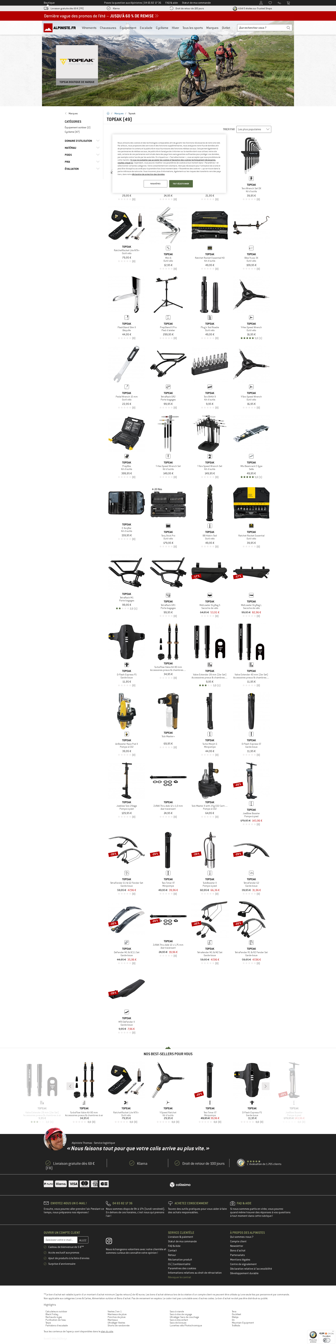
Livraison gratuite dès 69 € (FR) (67, 8)
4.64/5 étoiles (255, 8)
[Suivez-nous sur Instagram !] (111, 1242)
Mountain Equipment (243, 1322)
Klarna (116, 8)
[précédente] (70, 1086)
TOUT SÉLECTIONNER (181, 184)
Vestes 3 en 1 (115, 1311)
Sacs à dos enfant (179, 1319)
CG (170, 1264)
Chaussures (108, 28)
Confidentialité (181, 1264)
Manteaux (113, 1319)
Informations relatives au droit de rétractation (195, 1273)
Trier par (229, 129)
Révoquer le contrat (179, 1277)
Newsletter (236, 1246)
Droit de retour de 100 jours (190, 8)
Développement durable (244, 1273)
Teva (234, 1311)
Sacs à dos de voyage (181, 1314)
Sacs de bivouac (178, 1322)
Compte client (238, 1241)
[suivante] (266, 1086)
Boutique (49, 3)
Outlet (226, 28)
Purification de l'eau (56, 1319)
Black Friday (52, 1314)
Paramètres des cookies (182, 1268)
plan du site (107, 1331)
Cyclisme (162, 28)
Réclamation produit (180, 1259)
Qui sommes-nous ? (241, 1237)
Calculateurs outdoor (56, 1311)
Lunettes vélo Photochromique (186, 1325)
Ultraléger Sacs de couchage (184, 1317)
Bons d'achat (238, 1250)
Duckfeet (236, 1314)
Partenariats (237, 1255)
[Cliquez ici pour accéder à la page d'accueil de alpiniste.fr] (61, 27)
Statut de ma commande (182, 1241)
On (233, 1319)
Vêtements (89, 28)
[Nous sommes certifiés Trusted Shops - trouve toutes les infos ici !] (241, 1163)
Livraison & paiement (180, 1237)
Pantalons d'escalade (57, 1325)
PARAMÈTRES (155, 184)
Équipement (128, 28)
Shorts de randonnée (119, 1325)
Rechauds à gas (54, 1317)
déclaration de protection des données (148, 174)
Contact (172, 1250)
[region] (169, 163)
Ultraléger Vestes (116, 1322)
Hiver (175, 28)
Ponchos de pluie (116, 1317)
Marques (212, 28)
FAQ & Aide (174, 1246)
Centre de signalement (243, 1264)
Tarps (48, 1322)
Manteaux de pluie (117, 1314)
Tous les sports (193, 28)
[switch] (326, 1340)
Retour (172, 1255)
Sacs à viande (177, 1311)
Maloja (235, 1317)
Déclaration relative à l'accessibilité (251, 1268)
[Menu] (333, 1332)
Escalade (146, 28)
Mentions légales (240, 1259)
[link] (82, 113)
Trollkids (236, 1325)
